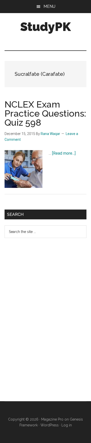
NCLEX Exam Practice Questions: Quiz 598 (45, 113)
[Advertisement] (42, 323)
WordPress (49, 425)
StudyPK (45, 27)
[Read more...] (64, 153)
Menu (49, 6)
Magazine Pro (52, 419)
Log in (66, 425)
